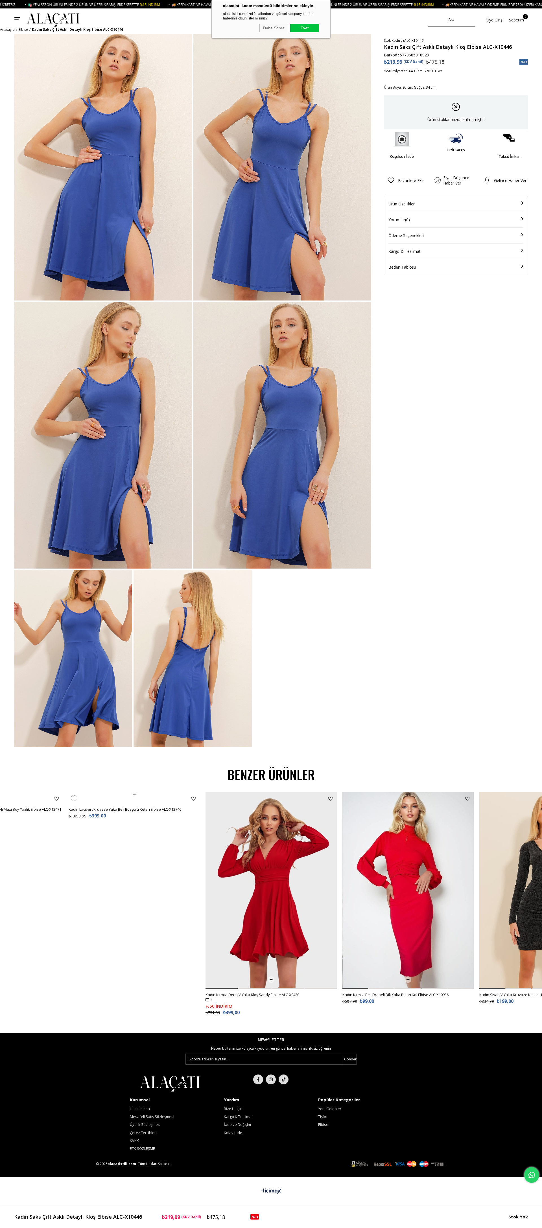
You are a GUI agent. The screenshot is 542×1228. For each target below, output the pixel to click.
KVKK (134, 1140)
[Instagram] (271, 1079)
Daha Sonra (274, 28)
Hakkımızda (140, 1108)
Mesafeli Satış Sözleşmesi (152, 1116)
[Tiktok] (284, 1079)
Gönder (350, 1059)
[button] (222, 988)
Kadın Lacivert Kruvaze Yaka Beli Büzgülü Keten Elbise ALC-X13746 (125, 798)
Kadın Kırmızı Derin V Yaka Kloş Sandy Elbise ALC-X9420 (252, 994)
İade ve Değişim (237, 1124)
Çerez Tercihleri (143, 1132)
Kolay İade (233, 1132)
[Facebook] (258, 1079)
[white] (170, 1083)
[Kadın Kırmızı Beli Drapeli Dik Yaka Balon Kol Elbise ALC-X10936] (408, 890)
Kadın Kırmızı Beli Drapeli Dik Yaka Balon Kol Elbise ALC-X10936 (395, 994)
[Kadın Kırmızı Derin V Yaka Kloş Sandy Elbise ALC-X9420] (271, 890)
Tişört (322, 1116)
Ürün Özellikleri (402, 204)
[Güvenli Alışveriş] (398, 1164)
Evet (305, 28)
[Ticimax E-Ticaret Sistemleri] (271, 1191)
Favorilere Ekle (56, 799)
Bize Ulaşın (233, 1108)
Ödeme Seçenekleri (406, 235)
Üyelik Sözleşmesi (145, 1124)
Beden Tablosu (402, 267)
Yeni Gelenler (329, 1108)
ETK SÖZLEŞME (142, 1148)
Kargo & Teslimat (404, 251)
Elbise (323, 1124)
